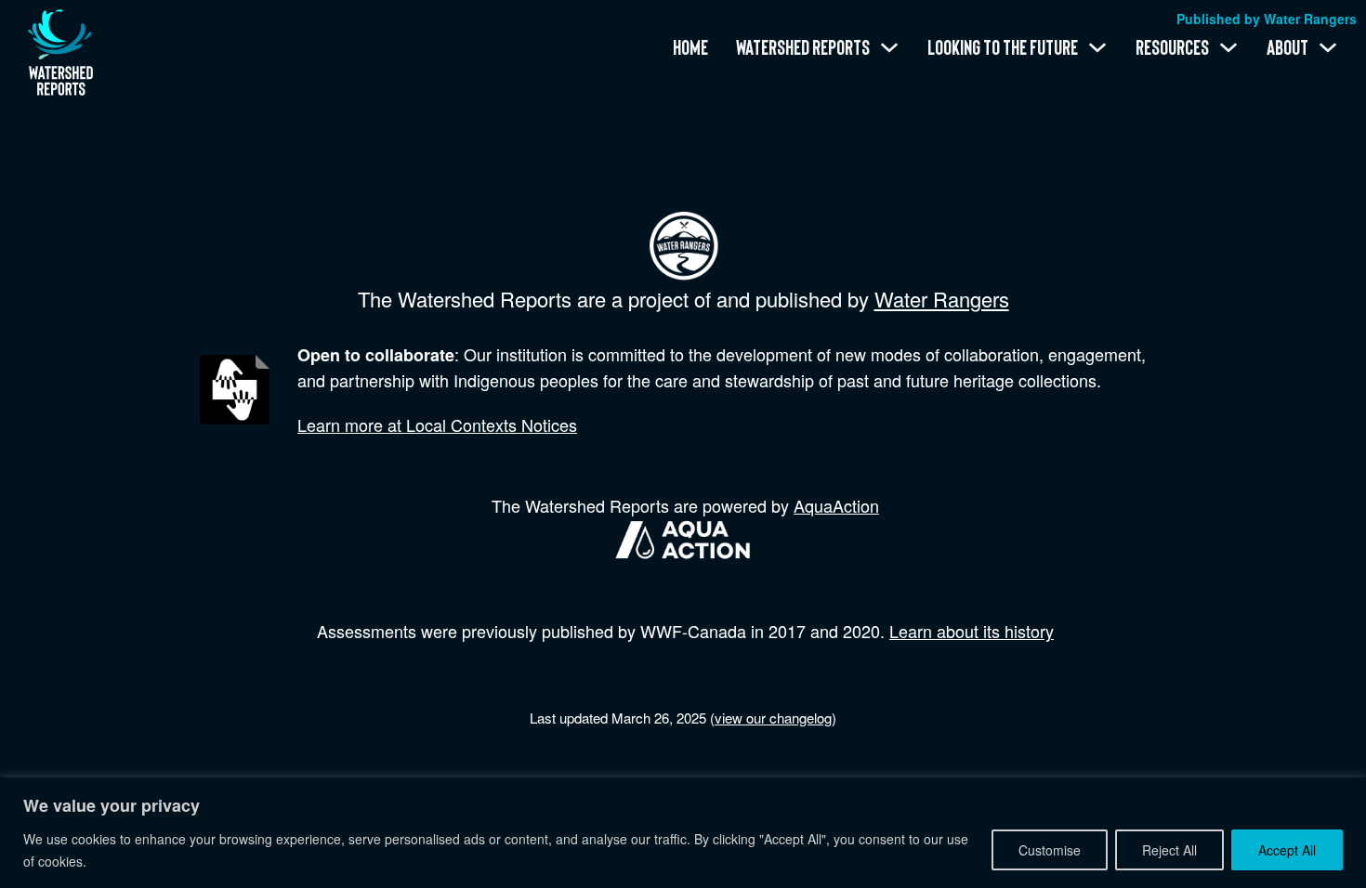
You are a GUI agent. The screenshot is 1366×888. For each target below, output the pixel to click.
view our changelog (773, 717)
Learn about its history (971, 631)
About (1287, 47)
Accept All (1287, 850)
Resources (1172, 47)
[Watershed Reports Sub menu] (889, 47)
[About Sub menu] (1328, 47)
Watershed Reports (803, 47)
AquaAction (836, 505)
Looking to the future (1002, 47)
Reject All (1169, 850)
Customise (1049, 850)
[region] (683, 832)
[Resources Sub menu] (1228, 47)
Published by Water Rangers (1266, 18)
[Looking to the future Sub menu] (1097, 47)
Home (690, 47)
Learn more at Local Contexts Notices (437, 424)
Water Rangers (941, 298)
